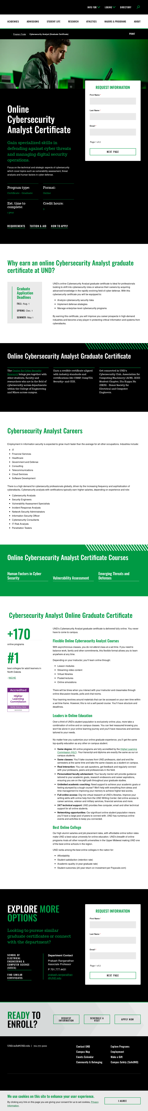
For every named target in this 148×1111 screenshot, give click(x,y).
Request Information (66, 1019)
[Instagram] (9, 1054)
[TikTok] (37, 1054)
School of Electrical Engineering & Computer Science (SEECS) (18, 961)
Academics (13, 21)
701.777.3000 (40, 1046)
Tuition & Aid (38, 226)
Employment (117, 1052)
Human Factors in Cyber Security (24, 576)
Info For (92, 7)
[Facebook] (16, 1054)
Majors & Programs (115, 21)
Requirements (16, 226)
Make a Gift (117, 1057)
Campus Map (83, 1052)
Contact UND (83, 1046)
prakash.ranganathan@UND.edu (60, 976)
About (137, 21)
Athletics (91, 21)
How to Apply (59, 226)
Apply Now (127, 1019)
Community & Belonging (89, 1062)
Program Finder (19, 34)
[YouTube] (30, 1054)
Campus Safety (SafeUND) (124, 1062)
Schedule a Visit (97, 1019)
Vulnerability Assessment (71, 578)
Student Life (53, 21)
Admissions (33, 21)
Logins (108, 7)
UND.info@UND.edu (18, 1046)
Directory (125, 7)
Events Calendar (85, 1057)
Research (73, 21)
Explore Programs (120, 1046)
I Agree (129, 1101)
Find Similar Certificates (15, 976)
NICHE (12, 677)
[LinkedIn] (23, 1054)
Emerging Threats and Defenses (113, 576)
